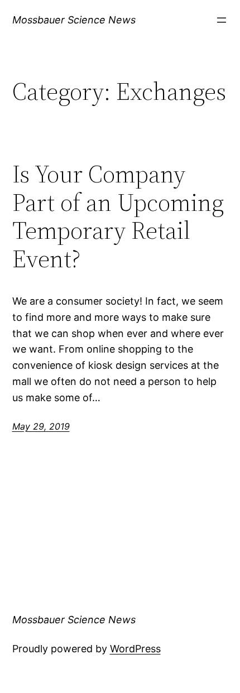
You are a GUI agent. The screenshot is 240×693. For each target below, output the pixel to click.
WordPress (135, 648)
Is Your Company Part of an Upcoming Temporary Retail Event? (118, 216)
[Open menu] (221, 20)
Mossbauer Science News (74, 20)
